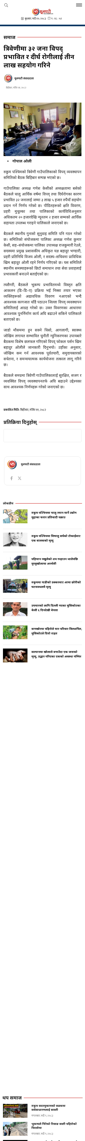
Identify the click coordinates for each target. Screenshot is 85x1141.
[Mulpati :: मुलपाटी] (42, 12)
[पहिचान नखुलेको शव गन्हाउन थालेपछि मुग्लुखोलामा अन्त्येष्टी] (15, 563)
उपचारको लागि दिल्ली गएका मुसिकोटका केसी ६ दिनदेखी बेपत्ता (56, 607)
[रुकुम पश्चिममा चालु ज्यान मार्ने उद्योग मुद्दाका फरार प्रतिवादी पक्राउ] (15, 516)
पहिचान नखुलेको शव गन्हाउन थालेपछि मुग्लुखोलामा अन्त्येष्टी (54, 561)
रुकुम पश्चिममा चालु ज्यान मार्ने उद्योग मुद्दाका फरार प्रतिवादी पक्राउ (53, 515)
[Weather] (6, 5)
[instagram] (19, 478)
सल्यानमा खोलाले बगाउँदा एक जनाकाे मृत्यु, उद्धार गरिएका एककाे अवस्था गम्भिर (56, 654)
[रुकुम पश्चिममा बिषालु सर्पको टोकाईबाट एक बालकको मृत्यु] (15, 540)
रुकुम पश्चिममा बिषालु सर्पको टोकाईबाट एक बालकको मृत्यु (55, 538)
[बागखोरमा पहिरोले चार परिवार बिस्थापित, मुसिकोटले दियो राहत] (15, 632)
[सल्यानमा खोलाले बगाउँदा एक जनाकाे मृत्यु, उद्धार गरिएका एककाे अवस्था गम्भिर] (15, 655)
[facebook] (11, 478)
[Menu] (79, 5)
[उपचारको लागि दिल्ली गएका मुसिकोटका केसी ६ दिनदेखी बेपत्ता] (15, 609)
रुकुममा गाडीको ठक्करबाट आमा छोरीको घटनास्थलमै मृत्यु (56, 584)
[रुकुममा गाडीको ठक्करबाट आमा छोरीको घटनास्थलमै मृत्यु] (15, 586)
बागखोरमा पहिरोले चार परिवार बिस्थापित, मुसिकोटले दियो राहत (56, 631)
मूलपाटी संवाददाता (24, 78)
